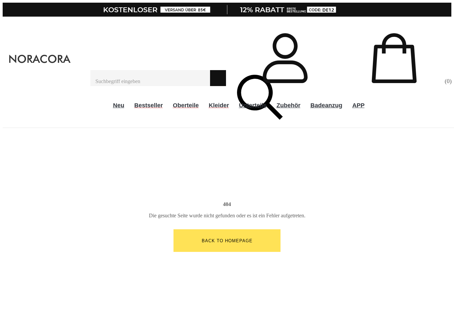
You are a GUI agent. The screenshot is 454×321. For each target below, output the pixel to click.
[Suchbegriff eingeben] (150, 78)
